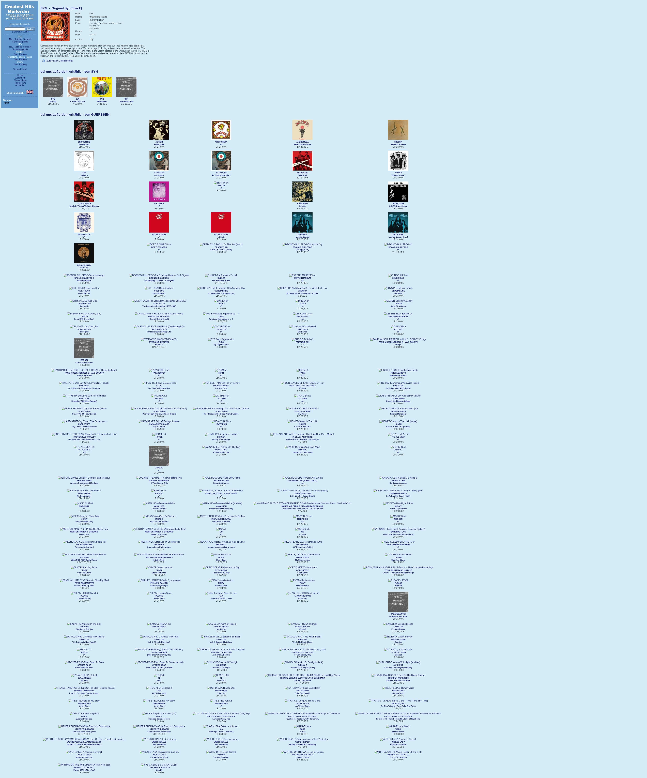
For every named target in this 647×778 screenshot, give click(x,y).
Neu (11, 39)
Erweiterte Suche (20, 31)
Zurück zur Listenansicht (59, 60)
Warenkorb (20, 78)
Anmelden (20, 85)
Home (20, 75)
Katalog (18, 39)
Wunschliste (20, 80)
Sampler (27, 39)
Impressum (20, 83)
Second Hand (19, 69)
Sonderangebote (20, 41)
